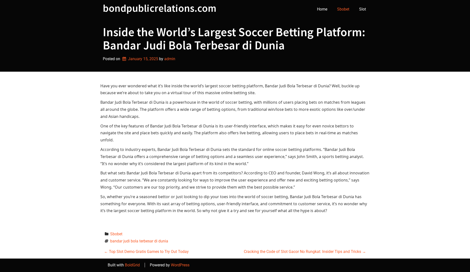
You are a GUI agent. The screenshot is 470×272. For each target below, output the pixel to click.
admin (169, 59)
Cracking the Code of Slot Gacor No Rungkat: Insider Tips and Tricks (305, 251)
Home (322, 9)
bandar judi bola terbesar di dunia (139, 241)
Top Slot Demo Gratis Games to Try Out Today (146, 251)
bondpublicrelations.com (159, 8)
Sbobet (343, 9)
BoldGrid (132, 265)
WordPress (180, 265)
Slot (362, 9)
